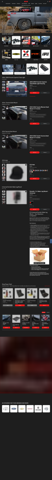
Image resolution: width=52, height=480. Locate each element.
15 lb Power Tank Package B (7, 300)
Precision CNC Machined (31, 73)
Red (30, 202)
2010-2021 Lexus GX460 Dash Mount (26, 323)
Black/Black (30, 170)
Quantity (31, 118)
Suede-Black (47, 170)
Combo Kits (48, 312)
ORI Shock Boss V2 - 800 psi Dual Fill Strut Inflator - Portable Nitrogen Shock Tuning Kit (20, 301)
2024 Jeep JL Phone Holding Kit (6, 323)
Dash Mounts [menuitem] (14, 3)
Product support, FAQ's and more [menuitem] (26, 5)
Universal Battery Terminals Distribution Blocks (45, 323)
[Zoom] (26, 82)
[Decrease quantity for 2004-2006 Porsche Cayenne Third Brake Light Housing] (30, 90)
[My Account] (48, 1)
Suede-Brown (44, 170)
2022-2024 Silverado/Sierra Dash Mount (35, 323)
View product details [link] (32, 96)
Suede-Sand (45, 170)
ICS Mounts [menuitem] (18, 3)
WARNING (38, 269)
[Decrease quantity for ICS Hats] (30, 175)
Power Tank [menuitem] (44, 3)
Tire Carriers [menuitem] (40, 3)
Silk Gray (37, 170)
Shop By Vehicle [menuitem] (8, 3)
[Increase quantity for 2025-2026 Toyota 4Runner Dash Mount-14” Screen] (33, 120)
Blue (40, 170)
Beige (32, 172)
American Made (42, 73)
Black (32, 202)
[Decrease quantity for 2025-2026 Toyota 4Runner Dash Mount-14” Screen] (30, 120)
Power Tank (4, 299)
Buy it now (45, 92)
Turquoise (42, 170)
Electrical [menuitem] (32, 3)
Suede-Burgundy (30, 172)
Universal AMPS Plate (16, 324)
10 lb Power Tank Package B (31, 300)
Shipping (31, 86)
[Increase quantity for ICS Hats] (33, 175)
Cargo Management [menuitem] (24, 3)
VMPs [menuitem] (29, 3)
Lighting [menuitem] (36, 3)
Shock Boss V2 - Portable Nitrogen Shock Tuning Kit (43, 301)
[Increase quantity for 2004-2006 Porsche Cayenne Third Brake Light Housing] (33, 90)
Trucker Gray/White (35, 170)
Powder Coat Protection (19, 73)
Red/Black (33, 170)
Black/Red (32, 170)
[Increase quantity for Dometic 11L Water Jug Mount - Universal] (33, 206)
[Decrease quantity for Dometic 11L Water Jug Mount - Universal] (30, 206)
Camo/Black (39, 170)
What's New (43, 312)
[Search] (2, 1)
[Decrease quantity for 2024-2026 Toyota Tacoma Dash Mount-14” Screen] (30, 149)
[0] (49, 1)
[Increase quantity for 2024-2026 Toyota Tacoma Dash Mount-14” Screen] (33, 149)
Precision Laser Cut (6, 73)
